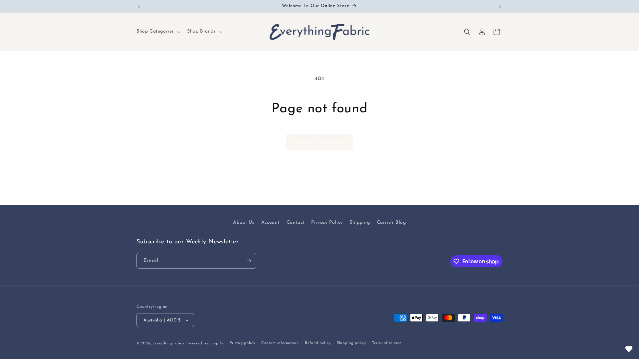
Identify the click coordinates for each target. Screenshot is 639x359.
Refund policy (317, 343)
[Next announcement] (500, 6)
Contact (296, 222)
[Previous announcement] (138, 6)
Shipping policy (351, 343)
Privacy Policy (326, 222)
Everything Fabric (168, 343)
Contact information (280, 343)
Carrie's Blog (391, 222)
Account (270, 222)
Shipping (359, 222)
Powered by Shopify (204, 343)
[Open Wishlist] (629, 349)
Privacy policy (242, 343)
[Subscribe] (248, 261)
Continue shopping (319, 141)
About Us (243, 222)
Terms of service (386, 343)
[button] (157, 32)
